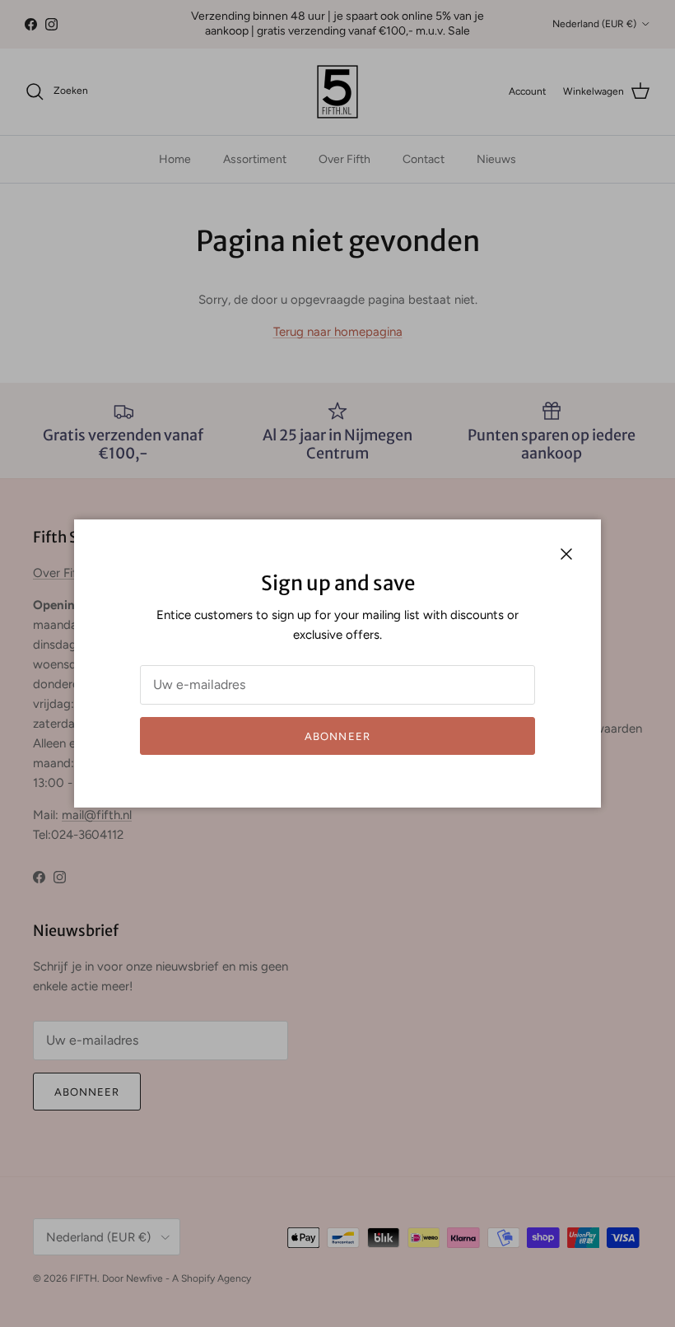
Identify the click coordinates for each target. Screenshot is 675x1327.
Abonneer (337, 736)
